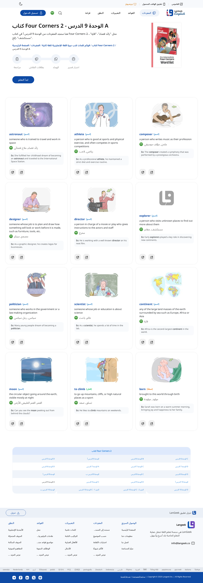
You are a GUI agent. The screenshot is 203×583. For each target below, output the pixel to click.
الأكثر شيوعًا (98, 548)
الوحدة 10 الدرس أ (181, 482)
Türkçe (197, 569)
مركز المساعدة (127, 548)
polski (52, 569)
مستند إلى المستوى (101, 529)
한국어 (61, 569)
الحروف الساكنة (14, 542)
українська (166, 569)
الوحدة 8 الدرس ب (92, 474)
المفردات (35, 45)
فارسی (120, 569)
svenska (6, 569)
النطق (11, 523)
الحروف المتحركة (15, 536)
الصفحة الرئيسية (20, 45)
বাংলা (27, 569)
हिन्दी (145, 569)
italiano (188, 569)
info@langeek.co (180, 543)
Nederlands (18, 569)
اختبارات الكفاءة (100, 542)
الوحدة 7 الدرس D (181, 466)
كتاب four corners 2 (103, 45)
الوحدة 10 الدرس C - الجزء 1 (89, 489)
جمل (38, 529)
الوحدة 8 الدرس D (181, 474)
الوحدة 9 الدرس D (137, 482)
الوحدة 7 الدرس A (92, 466)
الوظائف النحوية (43, 548)
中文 (69, 569)
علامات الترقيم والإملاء (45, 536)
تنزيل (13, 512)
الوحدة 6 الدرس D (48, 466)
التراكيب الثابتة (71, 536)
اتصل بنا (125, 542)
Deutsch (98, 569)
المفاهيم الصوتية (15, 548)
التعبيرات (69, 523)
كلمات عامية (70, 529)
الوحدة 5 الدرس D (48, 458)
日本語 (77, 569)
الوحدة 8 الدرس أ (49, 474)
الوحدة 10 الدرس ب (47, 489)
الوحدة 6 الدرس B (137, 458)
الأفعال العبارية (71, 542)
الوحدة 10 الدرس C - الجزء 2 (133, 489)
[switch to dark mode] (21, 4)
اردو (34, 569)
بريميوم (129, 4)
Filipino (129, 569)
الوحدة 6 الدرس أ (93, 458)
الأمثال (68, 548)
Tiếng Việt (154, 569)
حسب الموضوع (99, 536)
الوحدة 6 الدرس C (182, 458)
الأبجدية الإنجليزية (15, 529)
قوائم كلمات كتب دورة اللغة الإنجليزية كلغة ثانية (66, 45)
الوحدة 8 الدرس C (137, 474)
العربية (137, 569)
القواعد (40, 523)
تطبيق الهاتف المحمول (152, 4)
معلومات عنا (127, 536)
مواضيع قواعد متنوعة (45, 542)
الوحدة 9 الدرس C (92, 482)
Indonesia (110, 569)
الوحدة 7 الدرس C (137, 466)
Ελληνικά (43, 569)
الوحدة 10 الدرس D (181, 489)
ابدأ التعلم (23, 79)
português (87, 569)
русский (178, 569)
